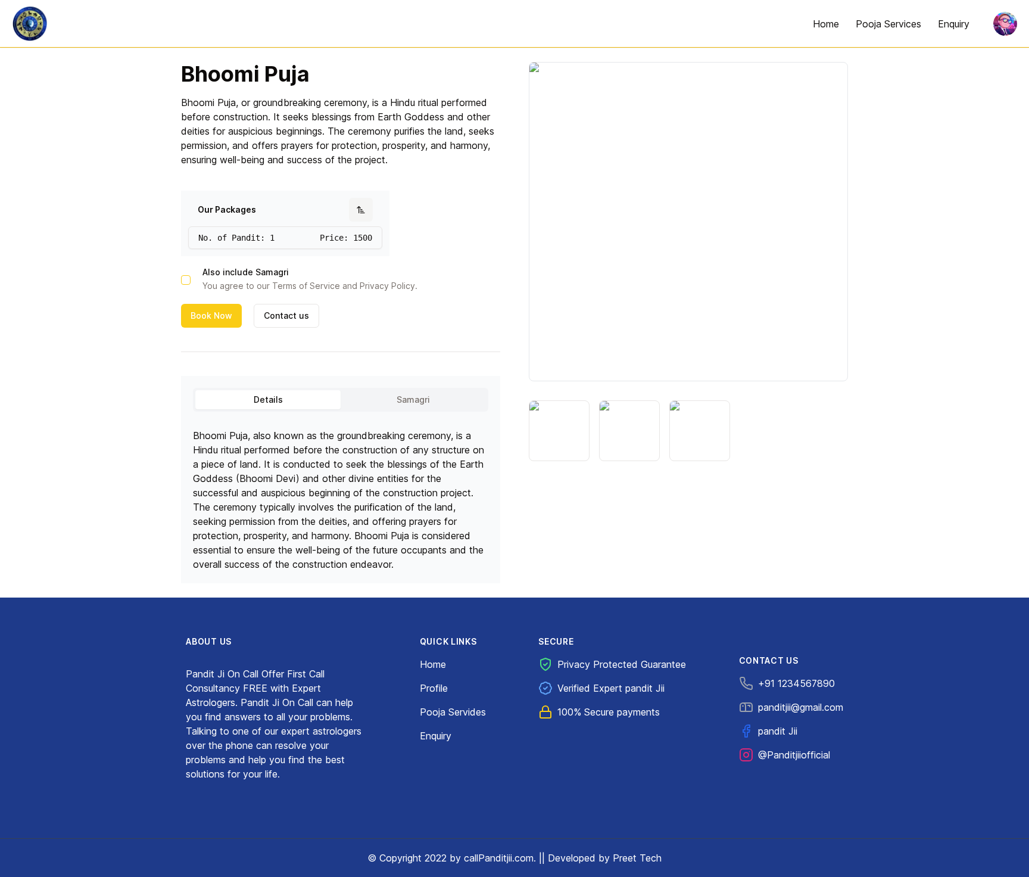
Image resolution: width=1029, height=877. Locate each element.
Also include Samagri (245, 272)
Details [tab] (268, 399)
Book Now (211, 315)
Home (433, 664)
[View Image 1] (559, 430)
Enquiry (435, 736)
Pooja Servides (453, 712)
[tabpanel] (340, 493)
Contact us (286, 315)
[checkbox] (186, 280)
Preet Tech (637, 858)
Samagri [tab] (413, 399)
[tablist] (340, 400)
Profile (434, 688)
